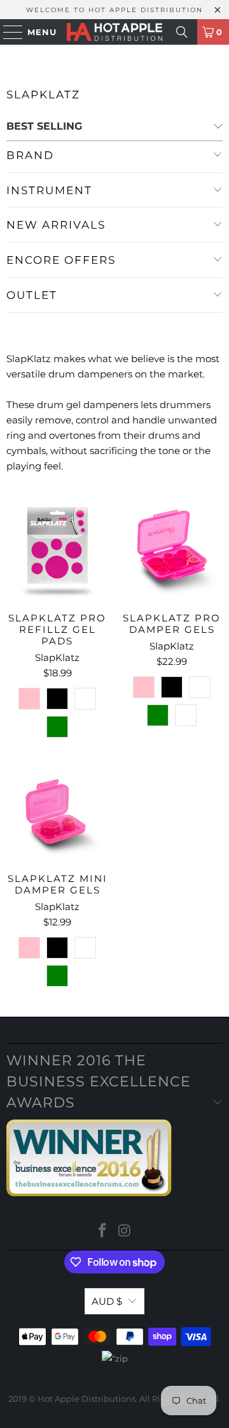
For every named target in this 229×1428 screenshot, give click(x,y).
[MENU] (7, 32)
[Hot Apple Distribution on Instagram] (125, 1231)
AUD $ (107, 1301)
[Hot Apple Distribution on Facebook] (103, 1231)
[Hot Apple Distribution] (114, 32)
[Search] (182, 32)
